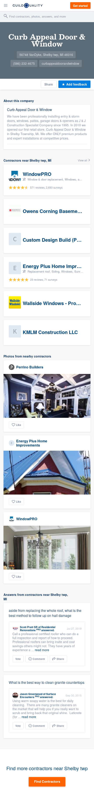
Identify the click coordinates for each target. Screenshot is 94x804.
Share (48, 84)
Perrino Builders (29, 367)
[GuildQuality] (28, 5)
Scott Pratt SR (29, 627)
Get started (80, 6)
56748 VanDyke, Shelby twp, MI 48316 (46, 54)
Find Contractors (47, 781)
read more (42, 650)
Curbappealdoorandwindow (60, 63)
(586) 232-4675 (24, 63)
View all (83, 160)
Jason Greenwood (31, 694)
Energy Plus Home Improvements (31, 443)
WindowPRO (26, 518)
